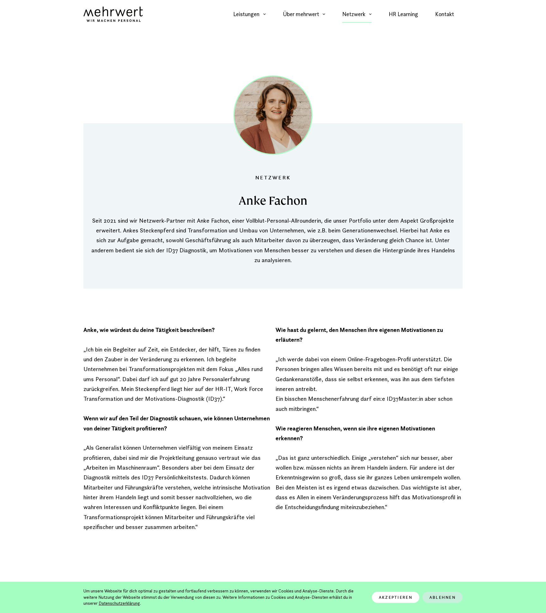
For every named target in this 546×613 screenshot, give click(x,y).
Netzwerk (353, 14)
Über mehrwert (301, 14)
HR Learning (403, 14)
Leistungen (246, 14)
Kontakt (444, 14)
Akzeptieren (395, 597)
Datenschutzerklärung (119, 603)
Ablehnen (442, 597)
